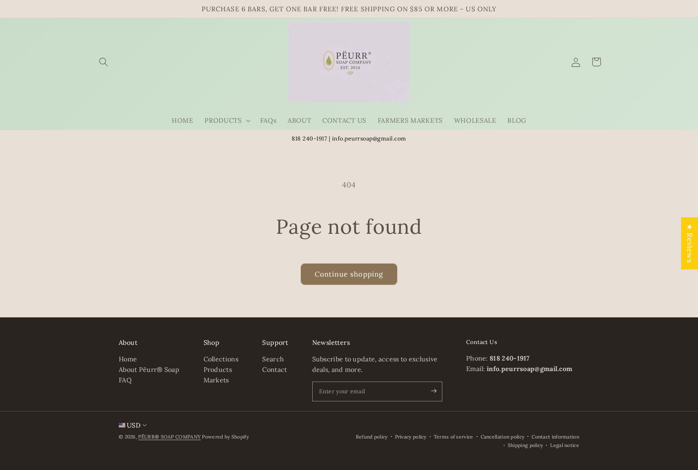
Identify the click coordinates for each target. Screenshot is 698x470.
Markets (216, 380)
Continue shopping (349, 274)
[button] (104, 62)
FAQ (125, 380)
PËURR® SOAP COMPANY (169, 437)
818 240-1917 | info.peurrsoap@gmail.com (349, 138)
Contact (274, 369)
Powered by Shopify (225, 437)
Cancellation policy (503, 437)
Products (218, 369)
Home (128, 359)
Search (273, 359)
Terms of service (453, 437)
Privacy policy (411, 437)
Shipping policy (525, 445)
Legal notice (564, 445)
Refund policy (372, 437)
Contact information (555, 437)
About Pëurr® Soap (149, 369)
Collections (221, 359)
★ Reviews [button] (690, 243)
